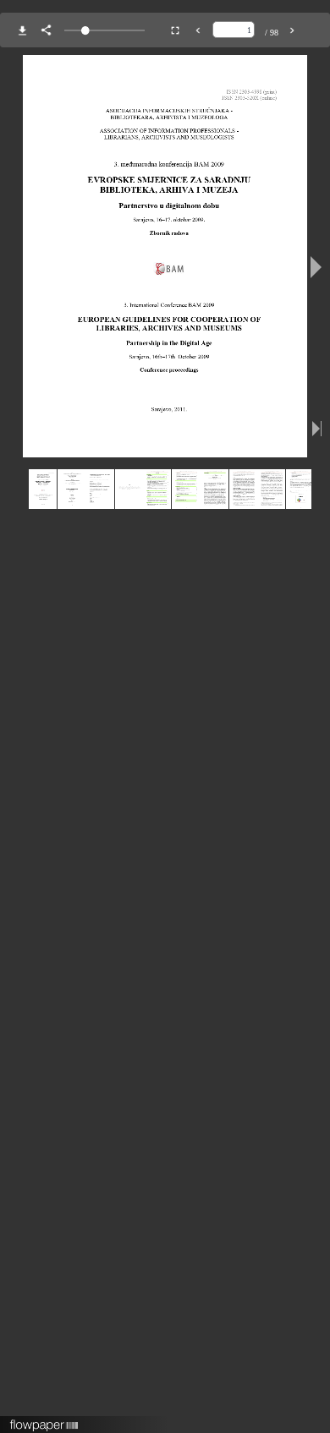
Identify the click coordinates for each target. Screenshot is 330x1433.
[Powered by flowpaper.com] (44, 1419)
